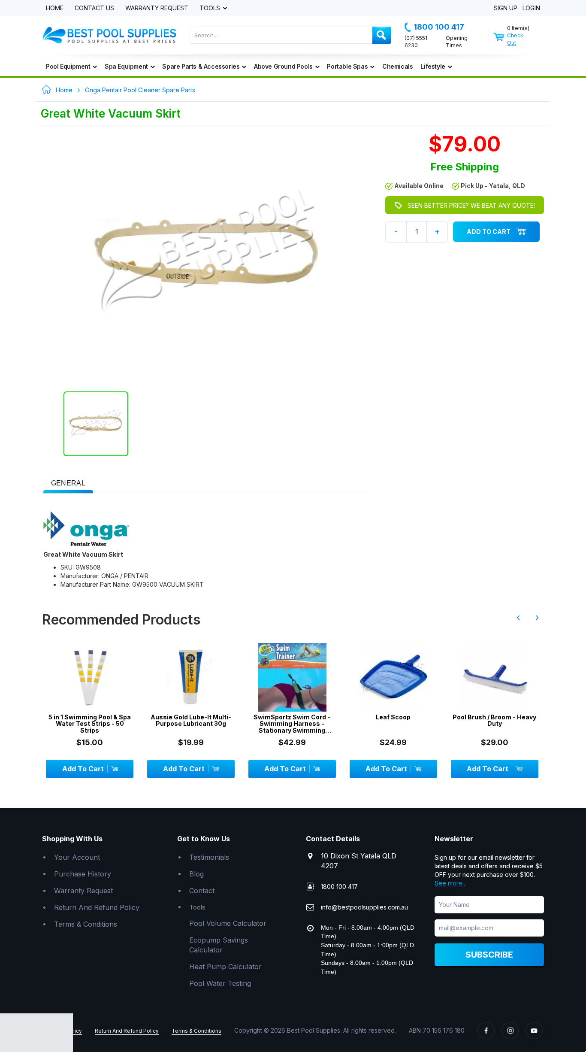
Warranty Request (156, 8)
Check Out (515, 39)
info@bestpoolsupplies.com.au (364, 907)
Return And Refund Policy (96, 907)
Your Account (77, 857)
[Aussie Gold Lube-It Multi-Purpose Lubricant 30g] (191, 677)
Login (531, 8)
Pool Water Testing (220, 983)
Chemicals (397, 66)
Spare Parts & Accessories (200, 66)
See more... (450, 883)
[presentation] (68, 483)
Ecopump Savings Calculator (218, 945)
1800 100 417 (439, 26)
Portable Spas (347, 66)
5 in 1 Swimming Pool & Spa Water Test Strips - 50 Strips (89, 724)
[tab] (68, 482)
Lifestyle (432, 66)
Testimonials (209, 857)
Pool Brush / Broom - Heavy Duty (494, 720)
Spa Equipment (126, 66)
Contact (201, 890)
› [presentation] (537, 617)
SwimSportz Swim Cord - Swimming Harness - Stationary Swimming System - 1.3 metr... (292, 724)
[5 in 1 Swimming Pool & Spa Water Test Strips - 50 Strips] (89, 677)
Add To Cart (488, 231)
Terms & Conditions (85, 924)
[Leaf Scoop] (393, 677)
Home (54, 8)
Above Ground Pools (283, 66)
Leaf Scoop (393, 717)
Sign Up (505, 8)
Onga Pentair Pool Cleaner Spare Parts (140, 90)
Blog (196, 874)
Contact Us (94, 8)
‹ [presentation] (518, 617)
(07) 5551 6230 (416, 42)
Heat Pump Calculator (225, 966)
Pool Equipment (68, 66)
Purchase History (82, 874)
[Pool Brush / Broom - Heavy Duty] (494, 677)
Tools (210, 8)
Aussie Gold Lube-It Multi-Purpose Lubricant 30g (191, 720)
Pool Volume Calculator (227, 923)
